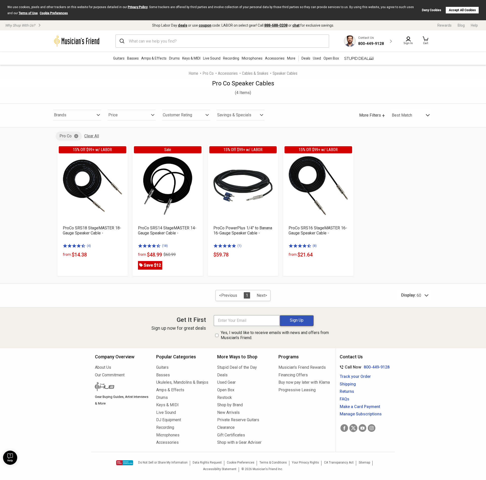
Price (113, 115)
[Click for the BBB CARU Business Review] (124, 462)
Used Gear (226, 382)
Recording (231, 58)
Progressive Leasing (297, 389)
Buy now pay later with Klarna (304, 382)
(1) (239, 246)
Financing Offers (293, 375)
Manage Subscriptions (361, 414)
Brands (60, 115)
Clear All (91, 136)
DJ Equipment (168, 419)
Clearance (226, 427)
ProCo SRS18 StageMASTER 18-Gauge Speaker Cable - (92, 230)
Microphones (252, 58)
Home (193, 73)
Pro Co (208, 73)
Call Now (363, 367)
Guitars (119, 58)
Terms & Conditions (273, 462)
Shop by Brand (230, 404)
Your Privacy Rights (305, 462)
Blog (461, 25)
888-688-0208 (276, 25)
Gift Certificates (231, 435)
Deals (222, 375)
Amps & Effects (154, 58)
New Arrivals (228, 412)
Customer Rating (177, 115)
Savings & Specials (234, 115)
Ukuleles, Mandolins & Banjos (182, 382)
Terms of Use (28, 13)
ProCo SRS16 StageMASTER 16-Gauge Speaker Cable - (318, 230)
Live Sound (211, 58)
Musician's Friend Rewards (302, 367)
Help (474, 25)
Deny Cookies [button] (431, 10)
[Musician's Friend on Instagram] (371, 428)
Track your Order (355, 376)
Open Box (225, 389)
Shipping (348, 384)
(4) (89, 246)
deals (182, 25)
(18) (165, 246)
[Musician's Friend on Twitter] (353, 428)
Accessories (275, 58)
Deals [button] (305, 58)
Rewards (444, 25)
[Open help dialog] (10, 458)
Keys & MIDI (191, 58)
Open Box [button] (331, 58)
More (291, 58)
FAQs (344, 399)
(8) (315, 246)
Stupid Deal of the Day (237, 367)
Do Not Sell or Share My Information (163, 462)
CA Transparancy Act (339, 462)
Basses (133, 58)
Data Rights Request (207, 462)
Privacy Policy (138, 7)
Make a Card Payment (360, 406)
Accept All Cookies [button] (462, 10)
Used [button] (317, 58)
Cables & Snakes (255, 73)
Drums (174, 58)
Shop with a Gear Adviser (239, 442)
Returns (347, 391)
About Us (103, 367)
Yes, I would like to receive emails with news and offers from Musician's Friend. (275, 335)
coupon (205, 25)
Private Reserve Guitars (238, 419)
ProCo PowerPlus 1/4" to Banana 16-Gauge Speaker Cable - (242, 230)
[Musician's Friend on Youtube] (362, 428)
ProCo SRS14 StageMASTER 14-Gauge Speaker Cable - (167, 230)
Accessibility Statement (219, 469)
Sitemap (364, 462)
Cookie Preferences (54, 13)
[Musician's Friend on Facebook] (344, 428)
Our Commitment (110, 375)
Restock (224, 397)
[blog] (122, 387)
